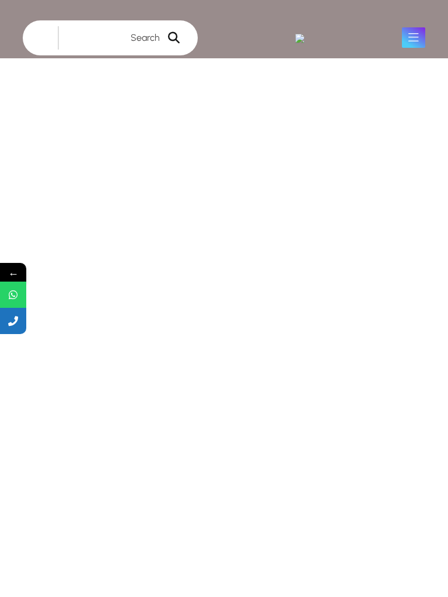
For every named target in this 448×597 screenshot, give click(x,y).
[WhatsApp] (13, 295)
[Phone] (13, 321)
